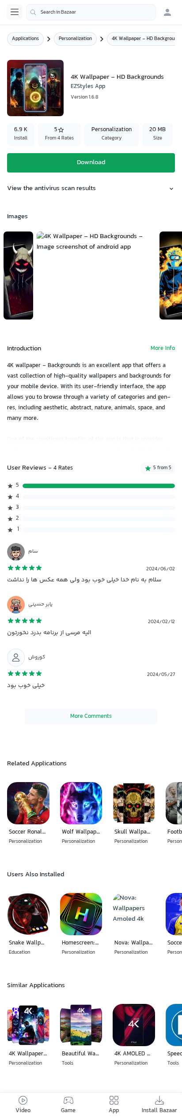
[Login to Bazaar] (167, 12)
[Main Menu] (15, 12)
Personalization (75, 39)
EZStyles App (88, 87)
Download (91, 162)
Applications (25, 39)
